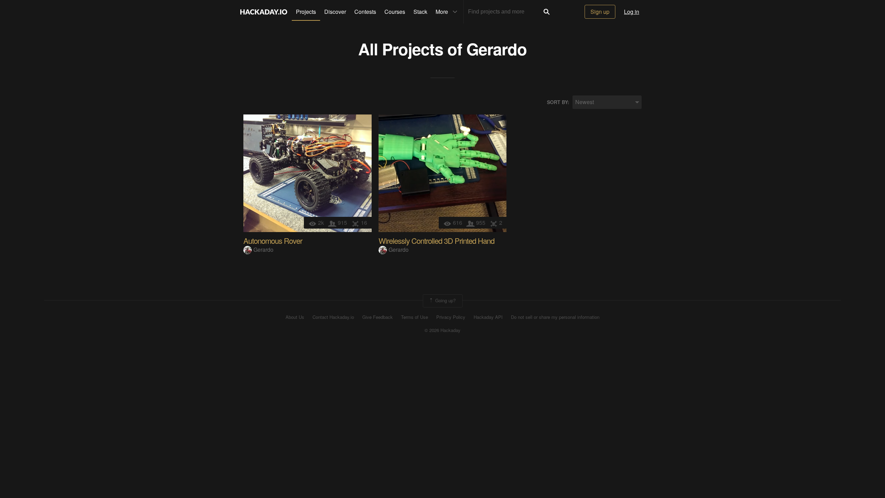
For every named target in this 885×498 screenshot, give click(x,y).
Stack (420, 12)
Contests (365, 12)
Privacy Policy (450, 317)
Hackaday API (488, 317)
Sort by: (558, 102)
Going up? (445, 300)
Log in (631, 12)
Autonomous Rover (272, 240)
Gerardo (496, 48)
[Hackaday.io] (264, 12)
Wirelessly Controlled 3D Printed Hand (436, 240)
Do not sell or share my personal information (555, 317)
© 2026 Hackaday (442, 330)
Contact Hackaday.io (333, 317)
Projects (306, 12)
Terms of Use (414, 317)
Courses (394, 12)
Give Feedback (377, 317)
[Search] (546, 12)
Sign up (599, 12)
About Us (295, 317)
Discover (335, 12)
